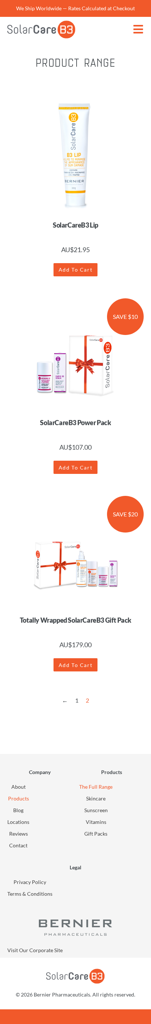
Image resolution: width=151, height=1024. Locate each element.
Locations (18, 822)
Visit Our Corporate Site (35, 950)
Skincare (96, 798)
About (18, 787)
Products (18, 798)
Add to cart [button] (76, 269)
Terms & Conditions (29, 894)
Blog (18, 810)
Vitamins (96, 822)
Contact (18, 845)
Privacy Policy (30, 882)
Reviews (18, 833)
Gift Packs (95, 833)
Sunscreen (96, 810)
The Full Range (96, 787)
